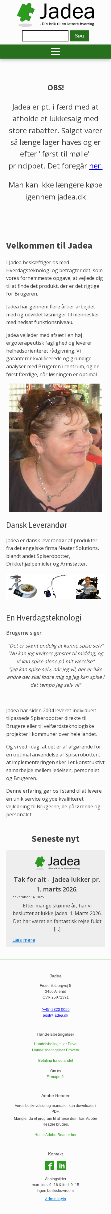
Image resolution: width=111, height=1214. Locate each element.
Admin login (55, 1198)
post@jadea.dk (55, 1015)
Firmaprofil (55, 1077)
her (96, 165)
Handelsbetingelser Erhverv (55, 1050)
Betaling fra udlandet (55, 1060)
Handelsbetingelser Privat (55, 1044)
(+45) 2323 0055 (56, 1009)
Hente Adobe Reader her (55, 1135)
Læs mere (23, 940)
